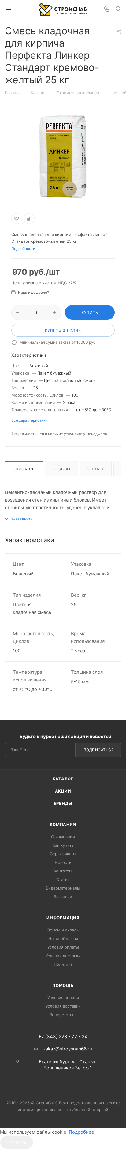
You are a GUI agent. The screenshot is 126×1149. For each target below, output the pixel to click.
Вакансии (63, 896)
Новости (63, 862)
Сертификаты (63, 853)
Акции (63, 791)
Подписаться (98, 750)
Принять (17, 1142)
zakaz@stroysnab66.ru (67, 1049)
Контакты (63, 870)
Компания (63, 824)
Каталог (63, 778)
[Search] (118, 9)
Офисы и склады (63, 929)
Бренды (63, 803)
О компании (63, 836)
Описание (24, 469)
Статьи (63, 879)
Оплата (95, 469)
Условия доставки (63, 955)
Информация (63, 917)
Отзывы (61, 469)
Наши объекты (63, 938)
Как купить (63, 845)
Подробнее (81, 1132)
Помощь (63, 985)
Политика (63, 964)
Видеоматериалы (63, 888)
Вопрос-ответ (63, 1014)
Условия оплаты (63, 947)
